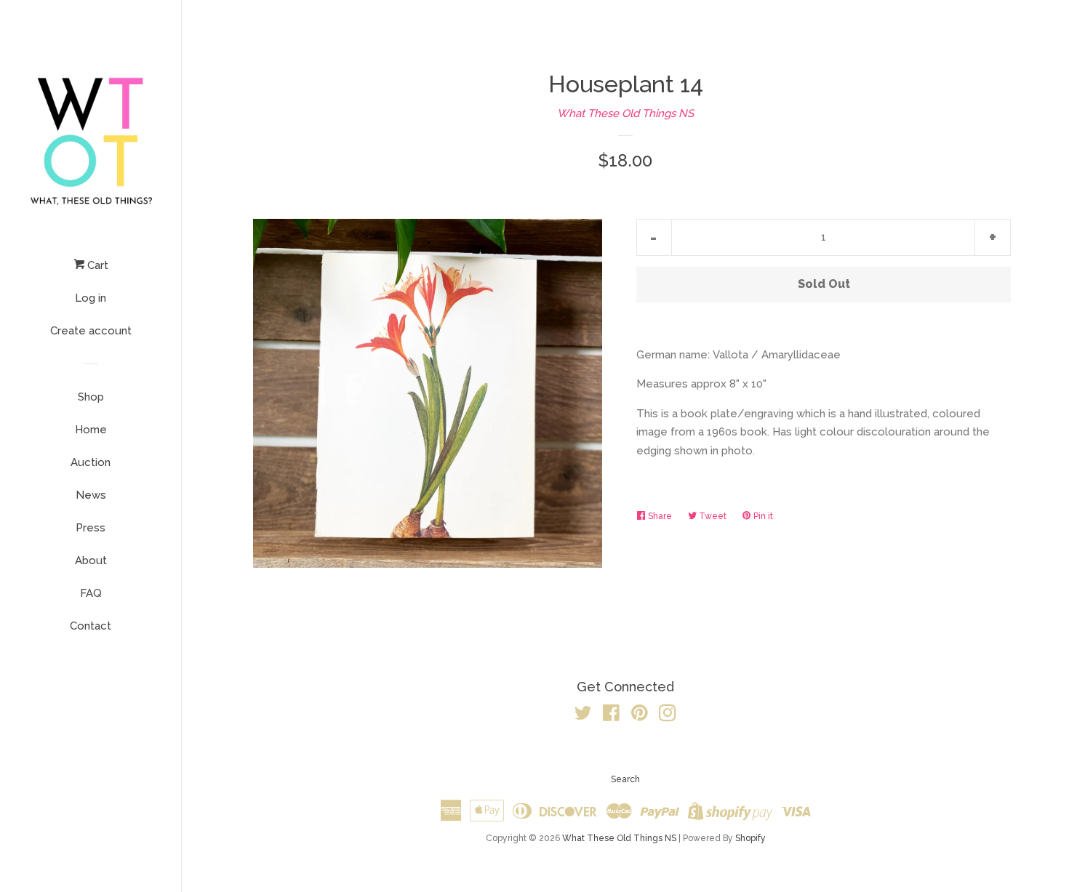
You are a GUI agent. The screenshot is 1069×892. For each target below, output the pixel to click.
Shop (91, 396)
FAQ (91, 593)
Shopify (750, 838)
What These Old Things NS (625, 113)
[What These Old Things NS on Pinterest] (639, 716)
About (91, 560)
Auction (91, 462)
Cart (96, 265)
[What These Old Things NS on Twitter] (583, 716)
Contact (90, 625)
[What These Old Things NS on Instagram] (667, 716)
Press (90, 527)
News (91, 495)
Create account (91, 330)
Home (91, 429)
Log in (90, 298)
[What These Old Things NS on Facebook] (611, 716)
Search (625, 779)
